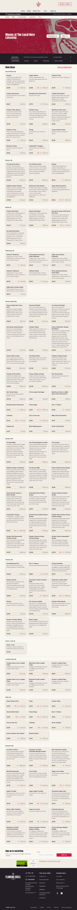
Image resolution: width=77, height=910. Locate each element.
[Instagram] (62, 893)
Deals (29, 11)
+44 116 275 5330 (30, 876)
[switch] (30, 459)
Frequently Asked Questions (44, 893)
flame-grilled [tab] (59, 61)
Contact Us (42, 876)
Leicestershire (22, 17)
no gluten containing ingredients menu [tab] (36, 57)
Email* (38, 852)
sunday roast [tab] (57, 57)
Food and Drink (44, 879)
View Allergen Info (64, 67)
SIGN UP (64, 855)
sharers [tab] (26, 61)
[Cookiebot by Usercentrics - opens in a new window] (64, 439)
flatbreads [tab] (46, 61)
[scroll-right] (71, 57)
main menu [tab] (15, 57)
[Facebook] (57, 893)
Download (51, 36)
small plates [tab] (15, 61)
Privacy (49, 907)
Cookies (42, 907)
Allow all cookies (60, 469)
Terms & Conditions (66, 907)
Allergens (42, 889)
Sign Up (53, 11)
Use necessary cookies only (38, 469)
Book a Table (65, 4)
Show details (64, 465)
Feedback (42, 886)
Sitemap (56, 907)
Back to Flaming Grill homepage (62, 887)
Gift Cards (42, 883)
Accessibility (33, 907)
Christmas (42, 898)
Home (7, 17)
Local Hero (32, 17)
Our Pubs (59, 876)
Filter (64, 36)
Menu (23, 11)
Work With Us (60, 883)
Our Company (60, 879)
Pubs (13, 17)
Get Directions (29, 892)
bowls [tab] (36, 61)
